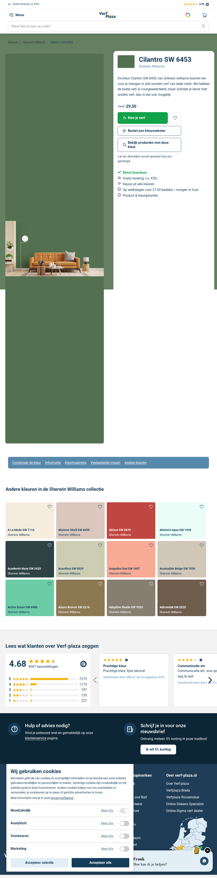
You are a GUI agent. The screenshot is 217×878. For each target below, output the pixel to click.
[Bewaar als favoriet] (175, 118)
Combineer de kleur (26, 463)
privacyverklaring (62, 798)
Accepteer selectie (39, 863)
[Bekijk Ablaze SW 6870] (131, 520)
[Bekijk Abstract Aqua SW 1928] (181, 520)
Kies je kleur (188, 15)
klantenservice (35, 738)
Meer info (107, 810)
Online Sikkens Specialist (185, 804)
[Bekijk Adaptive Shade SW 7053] (131, 598)
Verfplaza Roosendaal (182, 797)
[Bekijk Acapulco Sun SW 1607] (131, 559)
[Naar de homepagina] (107, 15)
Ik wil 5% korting (158, 749)
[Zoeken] (203, 26)
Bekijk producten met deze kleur (148, 145)
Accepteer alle (100, 863)
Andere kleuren (136, 463)
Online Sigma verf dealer (184, 811)
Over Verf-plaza (177, 784)
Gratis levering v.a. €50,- (26, 4)
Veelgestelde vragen (105, 463)
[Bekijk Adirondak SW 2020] (181, 598)
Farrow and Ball (135, 797)
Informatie (53, 463)
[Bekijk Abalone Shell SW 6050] (80, 520)
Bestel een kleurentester (147, 131)
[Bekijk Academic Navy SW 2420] (30, 559)
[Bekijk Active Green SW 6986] (30, 598)
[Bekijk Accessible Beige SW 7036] (181, 559)
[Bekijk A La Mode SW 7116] (30, 520)
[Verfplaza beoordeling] (48, 664)
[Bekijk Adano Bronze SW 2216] (80, 598)
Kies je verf (136, 118)
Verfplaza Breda (178, 790)
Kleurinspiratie (75, 463)
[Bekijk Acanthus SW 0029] (80, 559)
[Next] (209, 680)
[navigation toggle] (11, 15)
